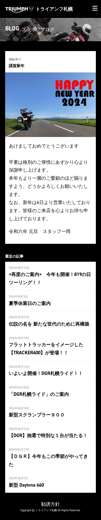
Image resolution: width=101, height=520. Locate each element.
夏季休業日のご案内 (30, 303)
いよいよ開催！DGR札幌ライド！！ (46, 373)
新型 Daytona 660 (26, 485)
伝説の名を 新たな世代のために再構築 (49, 324)
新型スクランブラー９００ (37, 414)
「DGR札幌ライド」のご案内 (39, 394)
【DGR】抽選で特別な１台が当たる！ (48, 435)
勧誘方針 (50, 504)
